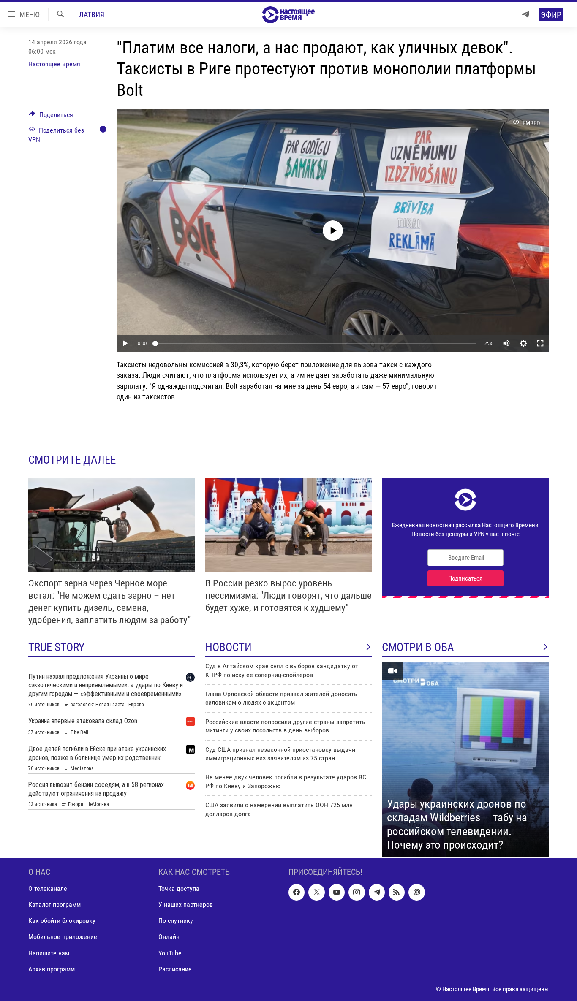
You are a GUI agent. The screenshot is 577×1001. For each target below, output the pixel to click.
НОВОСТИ (228, 647)
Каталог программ (54, 905)
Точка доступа (178, 888)
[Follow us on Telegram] (377, 892)
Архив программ (51, 969)
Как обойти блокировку (61, 921)
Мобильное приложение (62, 937)
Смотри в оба (418, 647)
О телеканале (47, 888)
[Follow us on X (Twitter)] (316, 892)
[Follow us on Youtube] (337, 892)
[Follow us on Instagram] (356, 892)
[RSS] (397, 892)
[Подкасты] (416, 892)
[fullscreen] (540, 343)
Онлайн (169, 937)
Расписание (175, 969)
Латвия (91, 14)
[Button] (51, 117)
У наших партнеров (185, 905)
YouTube (170, 953)
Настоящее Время (54, 64)
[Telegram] (525, 14)
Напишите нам (48, 953)
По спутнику (175, 921)
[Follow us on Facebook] (296, 892)
